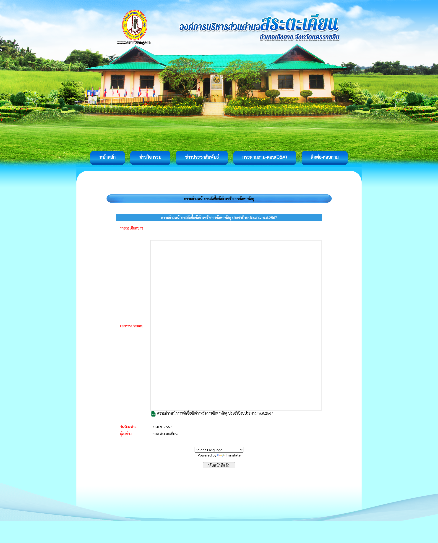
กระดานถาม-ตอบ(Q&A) (264, 157)
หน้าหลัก (107, 157)
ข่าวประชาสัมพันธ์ (202, 157)
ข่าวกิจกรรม (150, 157)
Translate (233, 455)
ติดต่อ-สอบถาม (325, 157)
